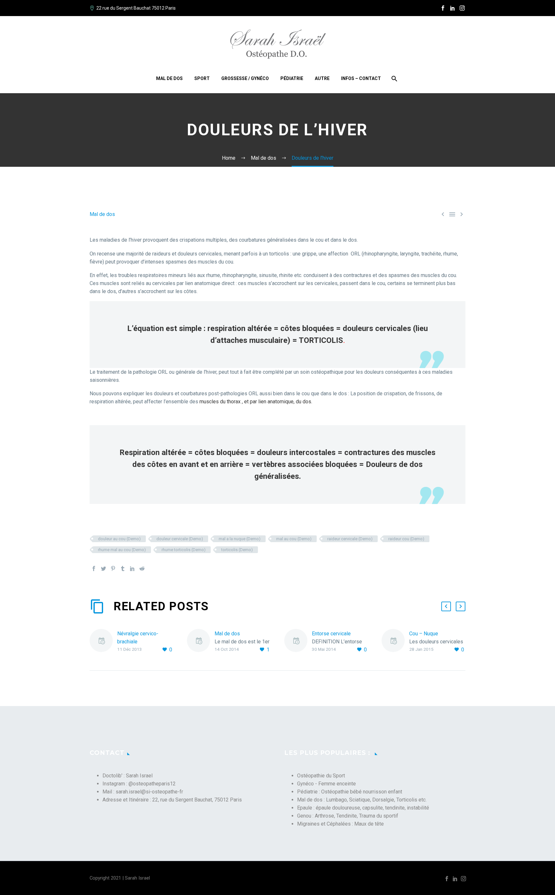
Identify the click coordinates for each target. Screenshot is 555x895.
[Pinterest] (113, 568)
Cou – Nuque (423, 634)
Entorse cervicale (331, 634)
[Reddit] (142, 568)
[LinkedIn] (452, 8)
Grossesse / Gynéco (245, 78)
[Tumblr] (122, 568)
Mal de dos (169, 78)
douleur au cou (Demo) (119, 538)
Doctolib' (112, 776)
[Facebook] (443, 8)
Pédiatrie (291, 78)
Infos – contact (361, 78)
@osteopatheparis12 (152, 784)
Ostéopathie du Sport (321, 776)
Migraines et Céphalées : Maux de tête (340, 824)
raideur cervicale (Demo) (350, 538)
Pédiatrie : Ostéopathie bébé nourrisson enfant (349, 792)
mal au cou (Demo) (294, 538)
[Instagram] (462, 8)
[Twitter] (103, 568)
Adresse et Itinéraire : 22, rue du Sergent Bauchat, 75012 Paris (172, 800)
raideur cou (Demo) (406, 538)
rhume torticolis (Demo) (184, 549)
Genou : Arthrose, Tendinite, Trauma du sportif (347, 816)
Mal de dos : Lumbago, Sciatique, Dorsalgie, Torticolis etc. (362, 800)
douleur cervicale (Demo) (179, 538)
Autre (322, 78)
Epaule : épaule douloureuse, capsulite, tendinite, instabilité (363, 808)
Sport (202, 78)
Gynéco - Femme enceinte (326, 784)
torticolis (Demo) (237, 549)
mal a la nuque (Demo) (239, 538)
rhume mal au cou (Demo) (122, 549)
